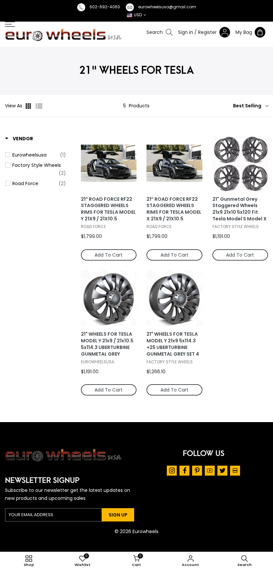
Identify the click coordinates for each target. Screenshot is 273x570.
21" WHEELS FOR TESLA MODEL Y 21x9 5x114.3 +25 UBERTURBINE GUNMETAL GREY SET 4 (172, 344)
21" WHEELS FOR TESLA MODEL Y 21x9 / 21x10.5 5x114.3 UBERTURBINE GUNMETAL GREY (107, 344)
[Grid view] (29, 106)
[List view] (39, 106)
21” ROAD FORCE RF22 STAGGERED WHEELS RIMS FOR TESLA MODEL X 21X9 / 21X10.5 (173, 209)
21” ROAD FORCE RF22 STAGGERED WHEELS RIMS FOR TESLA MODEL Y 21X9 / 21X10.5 (108, 209)
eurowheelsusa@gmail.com (167, 7)
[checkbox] (39, 155)
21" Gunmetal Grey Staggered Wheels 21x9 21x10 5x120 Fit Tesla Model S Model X (239, 209)
